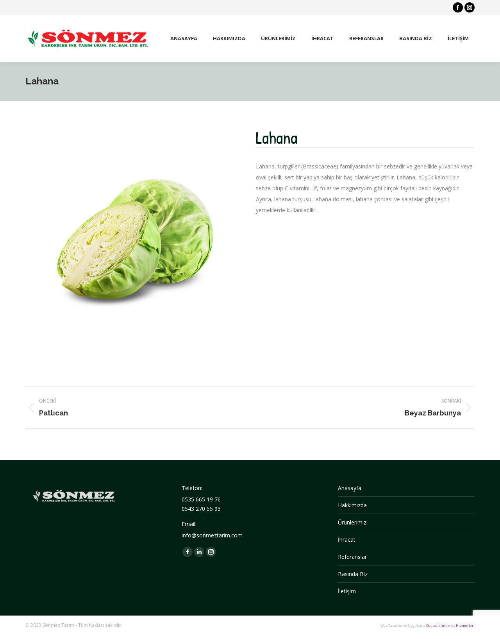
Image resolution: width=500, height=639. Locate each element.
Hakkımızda (352, 505)
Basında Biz (353, 574)
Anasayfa (349, 488)
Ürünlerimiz (352, 522)
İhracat (346, 539)
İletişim (347, 591)
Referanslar (352, 556)
